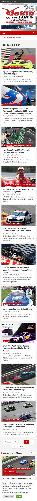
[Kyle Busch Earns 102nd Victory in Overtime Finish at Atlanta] (18, 137)
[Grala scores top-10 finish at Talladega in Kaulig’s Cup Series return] (18, 411)
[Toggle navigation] (4, 33)
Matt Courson (16, 194)
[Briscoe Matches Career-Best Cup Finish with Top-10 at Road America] (18, 215)
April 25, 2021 (7, 429)
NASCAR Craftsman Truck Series (20, 469)
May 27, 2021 (7, 353)
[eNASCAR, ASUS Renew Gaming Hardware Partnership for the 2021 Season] (18, 333)
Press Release (18, 76)
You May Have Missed (12, 453)
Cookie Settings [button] (8, 496)
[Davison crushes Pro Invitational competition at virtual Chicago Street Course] (18, 254)
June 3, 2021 (7, 275)
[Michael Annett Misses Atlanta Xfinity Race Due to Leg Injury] (18, 176)
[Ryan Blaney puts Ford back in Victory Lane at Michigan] (18, 58)
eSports (6, 263)
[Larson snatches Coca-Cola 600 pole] (18, 296)
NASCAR (6, 67)
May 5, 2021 (6, 392)
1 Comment (25, 116)
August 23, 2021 (8, 76)
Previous (8, 442)
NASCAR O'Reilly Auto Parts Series (14, 145)
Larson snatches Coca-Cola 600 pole (17, 309)
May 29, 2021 (7, 311)
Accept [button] (19, 496)
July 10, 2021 (7, 155)
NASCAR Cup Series (15, 67)
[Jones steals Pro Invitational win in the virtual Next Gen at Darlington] (18, 374)
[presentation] (31, 453)
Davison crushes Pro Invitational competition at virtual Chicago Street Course (17, 269)
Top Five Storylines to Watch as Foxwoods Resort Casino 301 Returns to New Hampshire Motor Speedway (18, 111)
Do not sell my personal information (16, 492)
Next (21, 446)
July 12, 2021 (7, 116)
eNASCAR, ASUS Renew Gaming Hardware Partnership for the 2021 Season (17, 348)
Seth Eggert (15, 233)
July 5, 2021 (6, 233)
